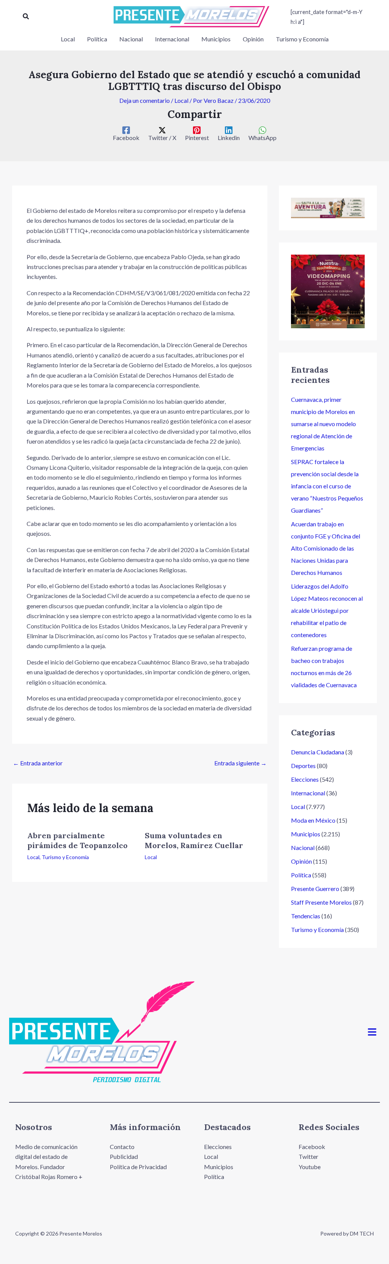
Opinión (301, 861)
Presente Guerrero (315, 888)
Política (301, 874)
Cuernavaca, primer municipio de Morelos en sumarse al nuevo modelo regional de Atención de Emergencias (323, 424)
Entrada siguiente (240, 763)
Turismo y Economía (65, 857)
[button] (26, 16)
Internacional (308, 792)
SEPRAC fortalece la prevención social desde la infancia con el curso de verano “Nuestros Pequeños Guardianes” (327, 486)
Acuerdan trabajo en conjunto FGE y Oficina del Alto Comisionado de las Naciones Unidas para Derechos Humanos (325, 548)
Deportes (303, 765)
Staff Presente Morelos (321, 902)
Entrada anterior (38, 763)
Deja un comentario (144, 100)
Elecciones (305, 779)
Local (181, 100)
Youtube (310, 1166)
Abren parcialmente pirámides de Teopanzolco (77, 840)
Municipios (305, 833)
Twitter (308, 1156)
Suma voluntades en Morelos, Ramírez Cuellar (194, 840)
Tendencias (305, 915)
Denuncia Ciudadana (317, 752)
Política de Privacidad (138, 1166)
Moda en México (313, 820)
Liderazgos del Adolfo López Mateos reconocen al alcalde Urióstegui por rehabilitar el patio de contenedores (327, 610)
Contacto (122, 1146)
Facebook (312, 1146)
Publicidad (124, 1156)
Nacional (303, 847)
